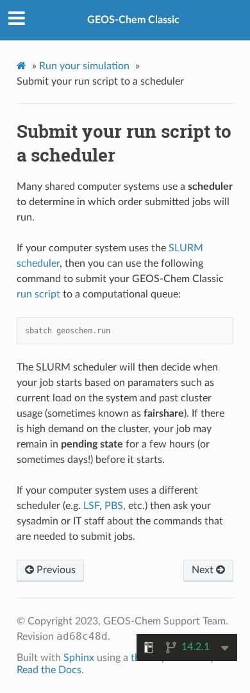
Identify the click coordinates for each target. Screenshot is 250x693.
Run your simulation (84, 66)
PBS (113, 506)
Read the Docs (49, 670)
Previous (55, 570)
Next (204, 570)
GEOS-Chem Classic (133, 20)
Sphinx (78, 658)
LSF (91, 506)
